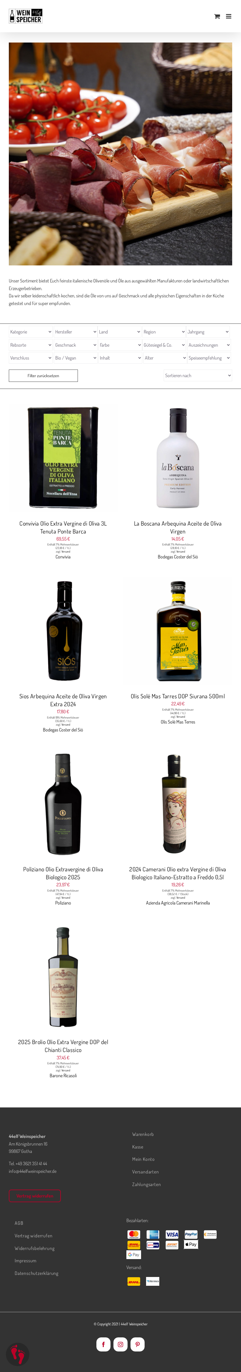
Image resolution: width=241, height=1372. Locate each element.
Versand (65, 551)
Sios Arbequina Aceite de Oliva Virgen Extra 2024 (63, 700)
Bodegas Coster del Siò (178, 557)
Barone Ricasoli (63, 1075)
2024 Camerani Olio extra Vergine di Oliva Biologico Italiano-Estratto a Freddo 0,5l (177, 873)
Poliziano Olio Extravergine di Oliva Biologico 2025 (63, 873)
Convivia (63, 557)
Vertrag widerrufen (34, 1196)
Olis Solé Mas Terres (178, 722)
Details (85, 459)
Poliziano (63, 903)
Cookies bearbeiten (17, 1354)
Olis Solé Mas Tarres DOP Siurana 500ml (178, 696)
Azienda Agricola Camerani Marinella (178, 903)
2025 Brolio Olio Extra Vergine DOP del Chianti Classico (63, 1045)
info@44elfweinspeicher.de (32, 1171)
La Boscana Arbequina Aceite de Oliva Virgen (178, 527)
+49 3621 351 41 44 (31, 1163)
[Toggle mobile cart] (217, 16)
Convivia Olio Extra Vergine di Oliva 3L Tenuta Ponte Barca (63, 527)
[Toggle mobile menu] (229, 16)
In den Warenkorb (51, 459)
